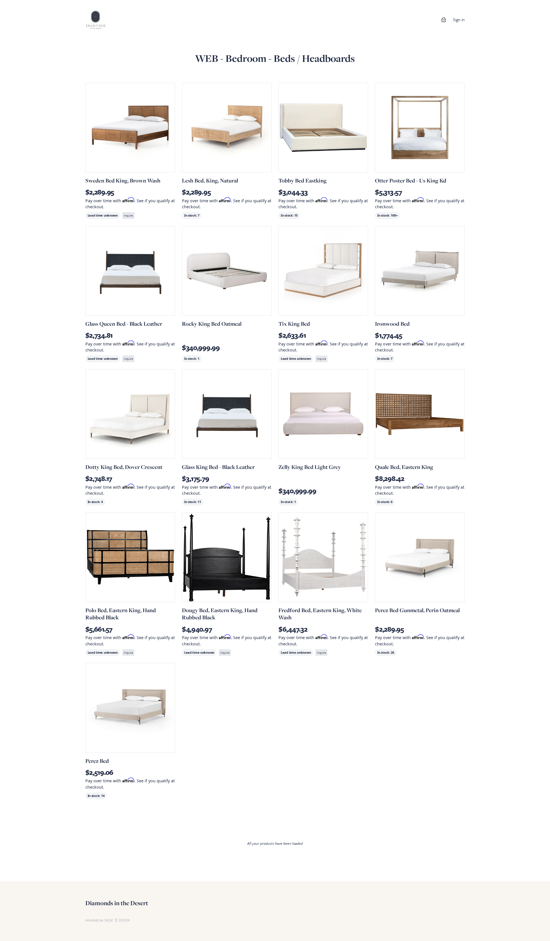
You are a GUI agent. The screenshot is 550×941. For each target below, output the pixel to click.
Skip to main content (23, 6)
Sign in (459, 19)
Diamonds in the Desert (116, 903)
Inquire (128, 215)
